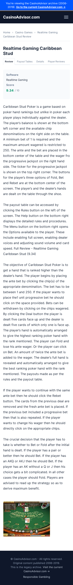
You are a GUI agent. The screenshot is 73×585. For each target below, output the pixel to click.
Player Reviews (56, 61)
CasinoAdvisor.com (21, 17)
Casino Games (24, 32)
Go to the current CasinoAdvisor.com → (41, 7)
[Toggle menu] (66, 17)
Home (6, 32)
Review (9, 61)
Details (40, 61)
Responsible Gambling (36, 576)
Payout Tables (25, 61)
